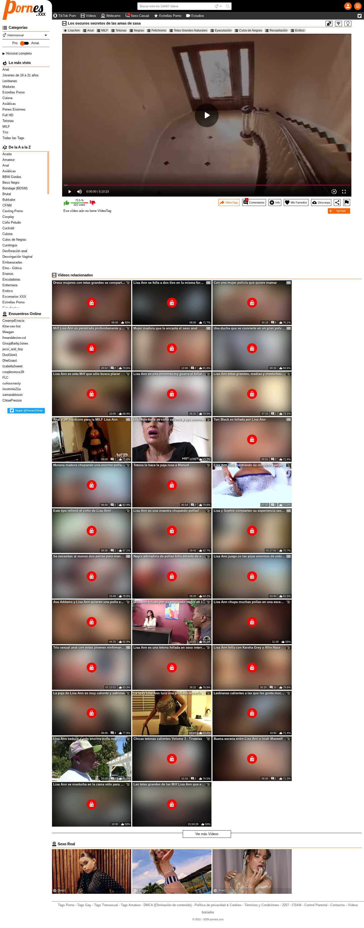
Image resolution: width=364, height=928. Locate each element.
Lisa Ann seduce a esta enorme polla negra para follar (89, 739)
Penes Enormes (14, 109)
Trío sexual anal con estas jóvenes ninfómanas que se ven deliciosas (89, 647)
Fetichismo (159, 30)
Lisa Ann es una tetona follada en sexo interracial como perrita (169, 647)
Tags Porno (66, 905)
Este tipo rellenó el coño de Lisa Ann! (82, 511)
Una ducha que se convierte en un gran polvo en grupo (250, 328)
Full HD (8, 115)
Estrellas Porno (14, 92)
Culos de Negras (250, 30)
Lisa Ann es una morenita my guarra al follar (167, 374)
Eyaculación (223, 30)
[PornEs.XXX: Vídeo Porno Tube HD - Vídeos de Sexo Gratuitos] (26, 10)
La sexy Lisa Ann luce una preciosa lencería (167, 693)
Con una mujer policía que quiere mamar (245, 283)
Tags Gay (84, 905)
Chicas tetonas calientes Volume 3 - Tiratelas (167, 739)
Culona (7, 98)
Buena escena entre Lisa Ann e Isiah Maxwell (248, 739)
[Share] (337, 202)
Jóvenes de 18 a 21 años (21, 75)
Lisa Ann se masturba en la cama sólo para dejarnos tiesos (89, 784)
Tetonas (8, 121)
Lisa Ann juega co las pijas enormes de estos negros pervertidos (250, 556)
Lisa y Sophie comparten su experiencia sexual (250, 511)
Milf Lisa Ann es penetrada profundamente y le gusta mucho (89, 328)
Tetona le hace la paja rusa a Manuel (161, 465)
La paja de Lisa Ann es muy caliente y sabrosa (89, 693)
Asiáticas (9, 104)
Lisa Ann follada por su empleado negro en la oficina (169, 602)
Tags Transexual (106, 905)
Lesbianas (10, 81)
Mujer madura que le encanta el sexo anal (165, 328)
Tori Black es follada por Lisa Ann (240, 419)
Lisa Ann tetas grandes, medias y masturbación (250, 374)
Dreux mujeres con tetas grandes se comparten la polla (89, 283)
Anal (6, 69)
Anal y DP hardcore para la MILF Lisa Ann (85, 419)
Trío (5, 132)
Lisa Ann (74, 30)
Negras (139, 30)
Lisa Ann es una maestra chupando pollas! (166, 511)
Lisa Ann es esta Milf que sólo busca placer (86, 374)
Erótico (300, 30)
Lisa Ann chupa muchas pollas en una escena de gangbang (250, 602)
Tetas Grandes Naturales (190, 30)
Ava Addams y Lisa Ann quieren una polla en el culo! (89, 602)
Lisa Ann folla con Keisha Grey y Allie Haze (247, 647)
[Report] (346, 202)
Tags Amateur (131, 905)
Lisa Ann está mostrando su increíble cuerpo (248, 465)
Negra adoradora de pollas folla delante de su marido (169, 556)
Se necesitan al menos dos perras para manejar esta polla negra (89, 556)
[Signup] (348, 6)
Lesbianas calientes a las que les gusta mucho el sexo (250, 693)
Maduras (9, 86)
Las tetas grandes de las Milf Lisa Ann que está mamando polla (169, 784)
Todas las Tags (13, 138)
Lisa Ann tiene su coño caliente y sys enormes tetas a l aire (169, 419)
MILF (6, 126)
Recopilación (278, 30)
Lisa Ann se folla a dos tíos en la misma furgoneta (169, 283)
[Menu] (358, 6)
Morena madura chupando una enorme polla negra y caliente (89, 465)
